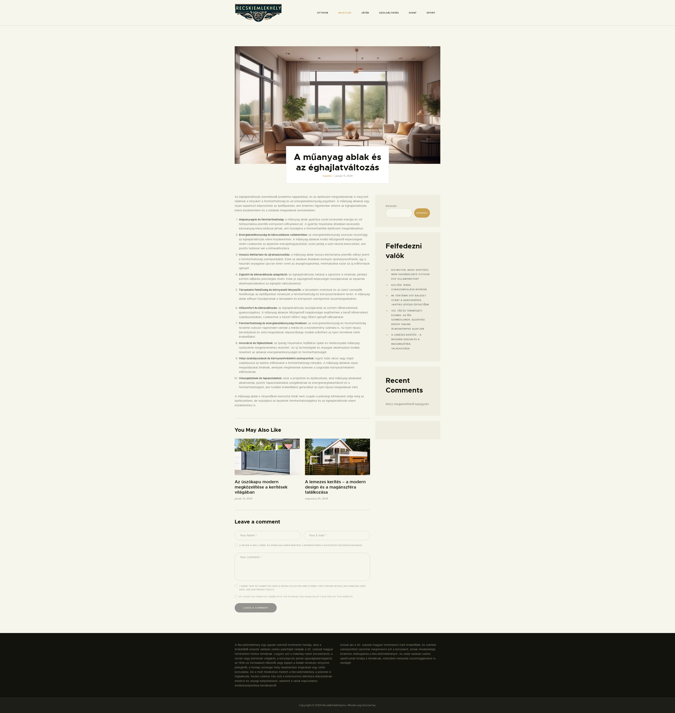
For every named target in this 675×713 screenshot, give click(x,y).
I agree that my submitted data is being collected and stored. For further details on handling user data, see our (302, 588)
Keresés (391, 206)
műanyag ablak (304, 254)
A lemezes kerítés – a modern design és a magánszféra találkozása (335, 487)
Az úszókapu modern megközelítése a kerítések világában (261, 487)
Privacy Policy (265, 589)
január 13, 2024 (243, 498)
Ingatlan (327, 175)
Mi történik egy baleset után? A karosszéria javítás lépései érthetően (410, 300)
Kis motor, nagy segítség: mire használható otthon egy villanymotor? (410, 274)
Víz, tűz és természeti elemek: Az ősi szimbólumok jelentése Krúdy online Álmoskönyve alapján (408, 319)
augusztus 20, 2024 (316, 498)
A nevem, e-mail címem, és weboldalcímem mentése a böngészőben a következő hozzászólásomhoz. (301, 545)
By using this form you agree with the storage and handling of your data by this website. (296, 596)
